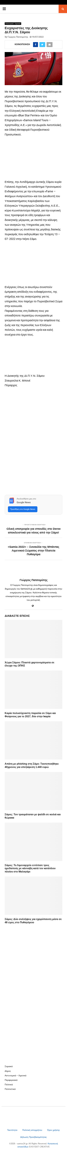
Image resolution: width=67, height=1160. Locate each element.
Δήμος (8, 1071)
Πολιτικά (9, 1084)
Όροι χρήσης (53, 1130)
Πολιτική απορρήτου (32, 1130)
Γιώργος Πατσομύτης (18, 37)
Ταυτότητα (12, 1130)
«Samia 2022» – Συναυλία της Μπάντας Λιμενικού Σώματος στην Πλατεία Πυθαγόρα (33, 550)
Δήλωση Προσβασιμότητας (33, 1137)
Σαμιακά (9, 1066)
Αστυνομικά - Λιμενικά (12, 23)
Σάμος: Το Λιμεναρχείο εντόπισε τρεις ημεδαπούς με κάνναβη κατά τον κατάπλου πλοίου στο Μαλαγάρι (30, 868)
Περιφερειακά (11, 1080)
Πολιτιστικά (10, 1089)
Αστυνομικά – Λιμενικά (15, 1075)
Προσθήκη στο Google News (22, 509)
